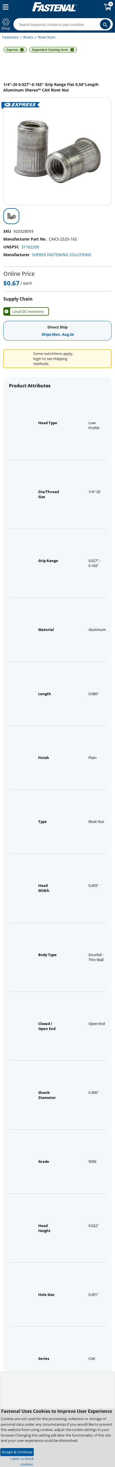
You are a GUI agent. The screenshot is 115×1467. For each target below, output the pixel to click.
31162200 (30, 246)
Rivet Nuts (46, 37)
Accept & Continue (17, 1451)
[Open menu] (4, 7)
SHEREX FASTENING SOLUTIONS (61, 254)
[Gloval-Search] (105, 24)
